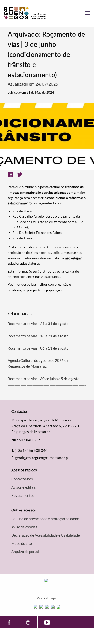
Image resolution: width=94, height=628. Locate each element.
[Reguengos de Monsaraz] (25, 13)
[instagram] (28, 622)
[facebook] (9, 622)
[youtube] (47, 622)
